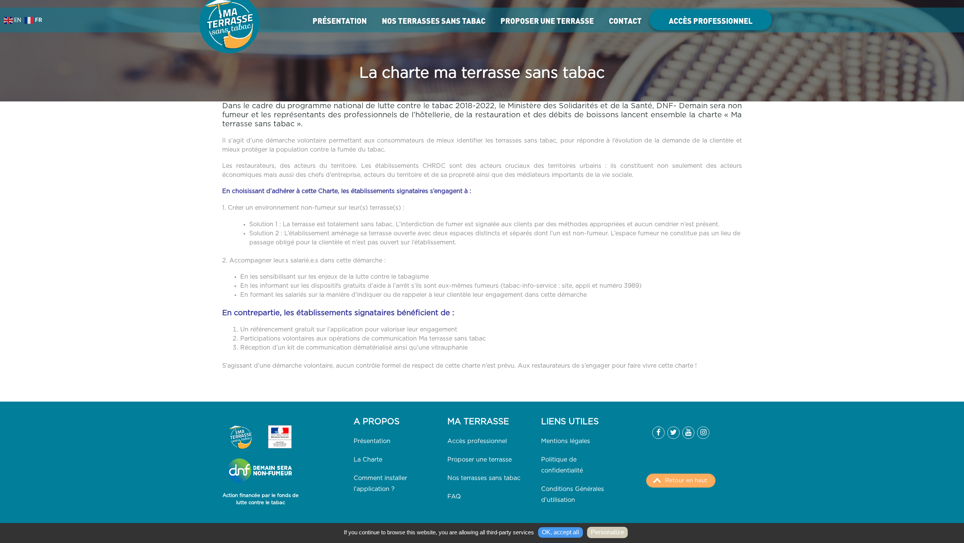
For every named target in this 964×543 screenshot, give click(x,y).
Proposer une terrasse (547, 20)
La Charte (368, 460)
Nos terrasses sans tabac (433, 20)
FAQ (454, 497)
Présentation (340, 20)
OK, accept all (560, 532)
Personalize (607, 532)
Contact (625, 20)
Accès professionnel (711, 20)
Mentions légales (565, 441)
